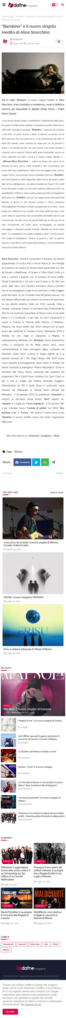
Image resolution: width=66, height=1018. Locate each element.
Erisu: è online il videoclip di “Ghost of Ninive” (28, 649)
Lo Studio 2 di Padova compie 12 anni (37, 751)
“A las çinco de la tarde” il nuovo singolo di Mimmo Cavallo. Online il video (31, 544)
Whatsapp (45, 462)
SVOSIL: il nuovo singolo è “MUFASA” (24, 597)
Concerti (22, 944)
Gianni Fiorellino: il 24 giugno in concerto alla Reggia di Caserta (16, 915)
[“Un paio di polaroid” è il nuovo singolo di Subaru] (8, 802)
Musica (19, 16)
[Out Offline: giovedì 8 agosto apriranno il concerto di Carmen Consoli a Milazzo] (8, 740)
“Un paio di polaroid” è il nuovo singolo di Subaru (39, 799)
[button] (62, 4)
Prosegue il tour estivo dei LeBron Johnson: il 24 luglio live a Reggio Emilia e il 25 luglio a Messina (48, 872)
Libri (46, 944)
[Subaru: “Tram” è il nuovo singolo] (8, 771)
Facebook (24, 462)
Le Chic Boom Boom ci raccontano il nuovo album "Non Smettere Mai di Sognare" (40, 784)
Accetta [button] (10, 1011)
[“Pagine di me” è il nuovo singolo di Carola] (8, 724)
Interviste (35, 944)
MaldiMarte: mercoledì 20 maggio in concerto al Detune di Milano (48, 915)
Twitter (36, 462)
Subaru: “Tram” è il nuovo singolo (35, 767)
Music (55, 944)
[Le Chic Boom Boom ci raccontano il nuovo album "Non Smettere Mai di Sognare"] (8, 786)
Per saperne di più (31, 1004)
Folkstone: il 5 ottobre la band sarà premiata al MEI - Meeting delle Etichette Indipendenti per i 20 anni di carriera (41, 816)
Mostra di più (56, 492)
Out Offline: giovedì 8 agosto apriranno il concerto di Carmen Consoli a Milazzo (39, 737)
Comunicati (8, 944)
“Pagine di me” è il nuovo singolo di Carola (40, 720)
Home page (8, 16)
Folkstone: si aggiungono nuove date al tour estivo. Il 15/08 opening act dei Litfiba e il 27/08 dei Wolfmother (15, 873)
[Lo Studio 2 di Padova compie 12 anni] (8, 755)
